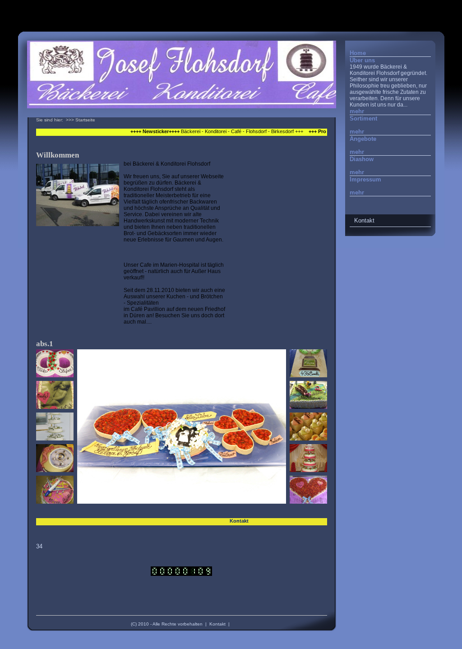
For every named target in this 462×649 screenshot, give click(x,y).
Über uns (362, 60)
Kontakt (217, 623)
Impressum (365, 179)
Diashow (362, 159)
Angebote (363, 138)
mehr (357, 111)
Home (358, 53)
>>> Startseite (80, 119)
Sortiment (363, 118)
